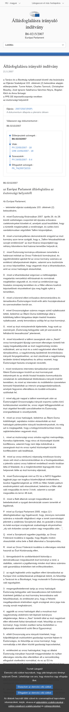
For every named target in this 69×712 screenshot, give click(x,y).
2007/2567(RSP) (23, 108)
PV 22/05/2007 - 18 (22, 147)
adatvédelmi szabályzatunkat (49, 702)
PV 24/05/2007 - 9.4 (22, 159)
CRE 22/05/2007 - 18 (22, 151)
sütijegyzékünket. (52, 706)
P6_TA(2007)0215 (21, 168)
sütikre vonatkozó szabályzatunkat (24, 706)
